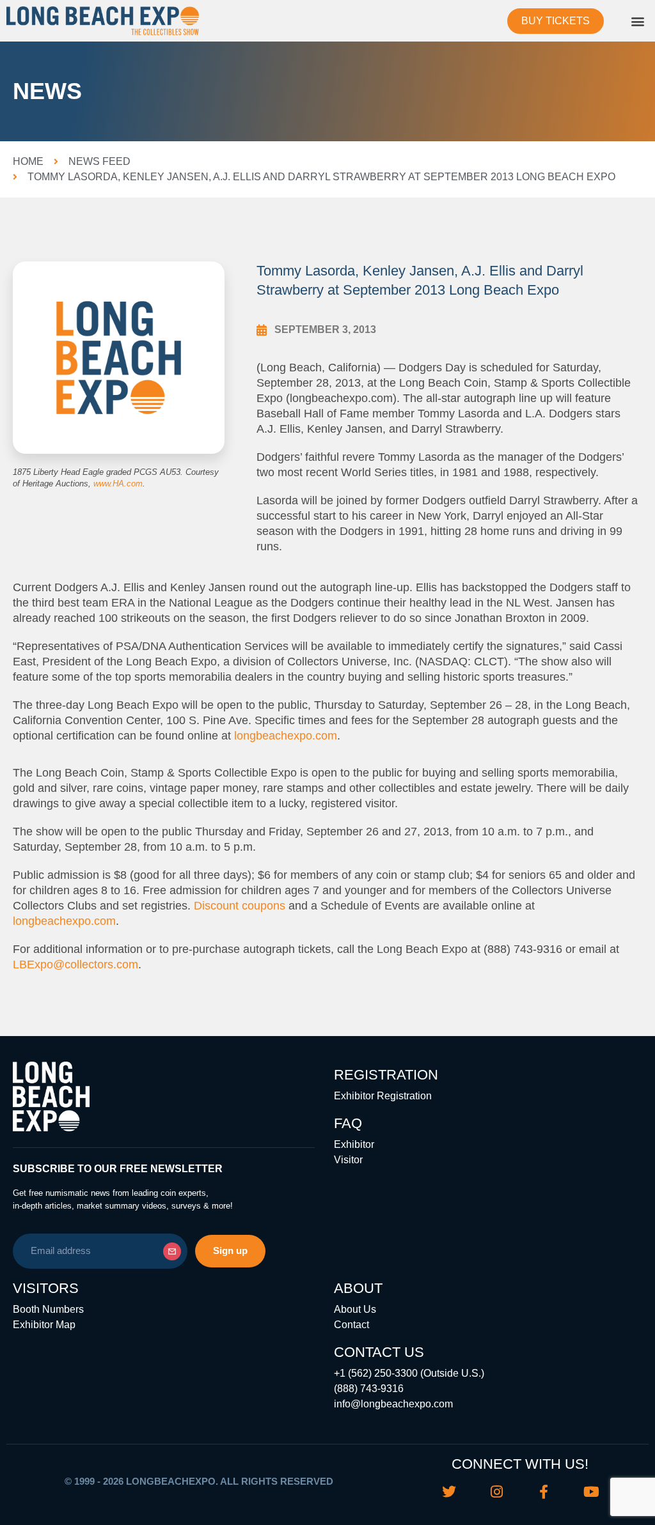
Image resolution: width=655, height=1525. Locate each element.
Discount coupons (239, 905)
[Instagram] (496, 1492)
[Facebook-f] (544, 1492)
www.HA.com (118, 483)
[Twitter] (449, 1492)
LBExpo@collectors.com (75, 964)
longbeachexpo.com (285, 735)
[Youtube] (591, 1492)
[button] (638, 20)
